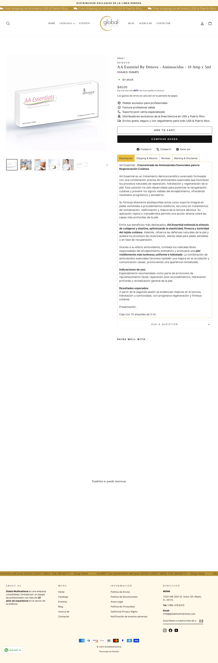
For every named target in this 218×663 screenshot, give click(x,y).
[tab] (126, 158)
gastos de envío (130, 95)
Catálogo (66, 23)
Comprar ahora (164, 139)
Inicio (120, 58)
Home (51, 23)
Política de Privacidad (123, 606)
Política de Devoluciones (124, 596)
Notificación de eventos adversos (129, 616)
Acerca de (145, 23)
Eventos (84, 23)
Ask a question (164, 324)
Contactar (163, 23)
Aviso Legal (117, 601)
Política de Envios (120, 591)
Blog (131, 23)
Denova (123, 62)
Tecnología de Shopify (109, 651)
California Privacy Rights (124, 611)
